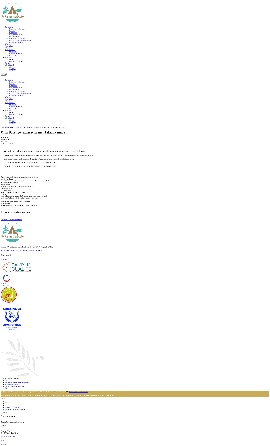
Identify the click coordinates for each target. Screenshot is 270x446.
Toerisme (8, 57)
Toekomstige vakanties (12, 384)
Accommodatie (10, 50)
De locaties (13, 55)
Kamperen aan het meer (17, 29)
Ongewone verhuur (15, 53)
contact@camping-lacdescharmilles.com (29, 250)
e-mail (3, 440)
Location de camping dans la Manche (27, 127)
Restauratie (13, 33)
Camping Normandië (16, 61)
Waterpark (8, 44)
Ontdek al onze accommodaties (11, 220)
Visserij (7, 48)
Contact (7, 63)
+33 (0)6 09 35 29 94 (8, 436)
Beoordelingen (14, 36)
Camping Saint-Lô (7, 127)
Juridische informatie (12, 379)
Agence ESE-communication (14, 386)
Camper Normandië (15, 35)
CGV (7, 380)
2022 (6, 388)
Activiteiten (9, 46)
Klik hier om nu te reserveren (78, 392)
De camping (9, 27)
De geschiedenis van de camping (20, 40)
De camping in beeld (16, 42)
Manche (12, 59)
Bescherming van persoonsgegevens (17, 382)
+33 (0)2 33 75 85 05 (8, 250)
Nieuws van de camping (17, 38)
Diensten (12, 31)
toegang (3, 444)
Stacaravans (13, 52)
